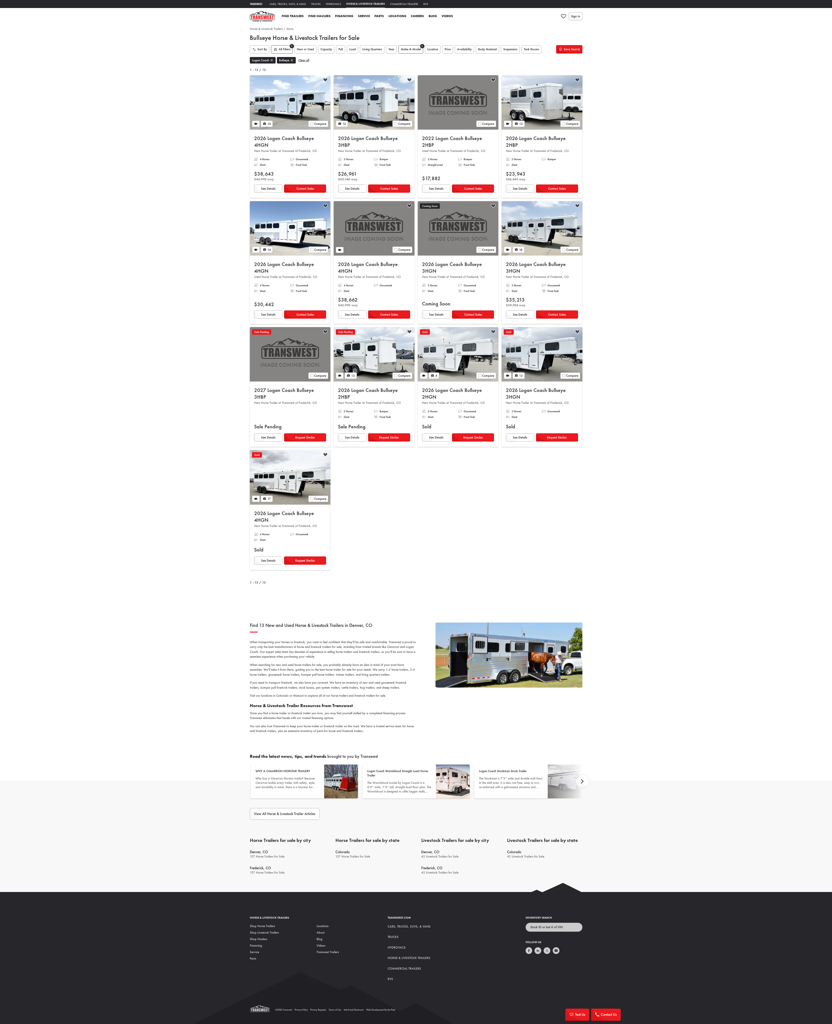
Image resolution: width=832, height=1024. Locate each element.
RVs (425, 4)
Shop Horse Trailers (262, 926)
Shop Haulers (258, 939)
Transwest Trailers (328, 952)
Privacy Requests (318, 1009)
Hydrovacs (333, 4)
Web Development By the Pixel (380, 1009)
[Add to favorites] (325, 80)
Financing (344, 16)
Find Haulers (319, 16)
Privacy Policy (301, 1009)
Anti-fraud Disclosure (354, 1009)
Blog (433, 16)
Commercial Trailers (404, 4)
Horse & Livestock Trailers (365, 4)
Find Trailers (293, 16)
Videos (447, 16)
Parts (379, 16)
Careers (417, 16)
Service (364, 16)
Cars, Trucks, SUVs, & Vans (288, 4)
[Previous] (582, 781)
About (321, 932)
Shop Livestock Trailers (264, 932)
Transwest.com (399, 918)
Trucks (316, 4)
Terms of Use (335, 1009)
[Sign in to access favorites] (563, 16)
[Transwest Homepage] (262, 1009)
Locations (397, 16)
